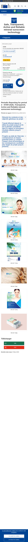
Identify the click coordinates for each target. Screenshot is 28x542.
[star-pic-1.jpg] (14, 159)
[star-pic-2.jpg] (14, 275)
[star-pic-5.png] (14, 298)
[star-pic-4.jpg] (14, 205)
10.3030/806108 (6, 56)
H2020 (5, 14)
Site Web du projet (8, 52)
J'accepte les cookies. (14, 536)
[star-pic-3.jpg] (14, 322)
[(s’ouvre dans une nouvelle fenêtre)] (6, 5)
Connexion (15, 6)
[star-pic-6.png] (14, 182)
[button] (18, 6)
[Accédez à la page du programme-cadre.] (14, 20)
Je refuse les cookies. (14, 539)
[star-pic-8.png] (14, 229)
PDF (15, 347)
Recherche (21, 6)
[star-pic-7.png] (14, 252)
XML (15, 343)
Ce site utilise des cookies (9, 530)
